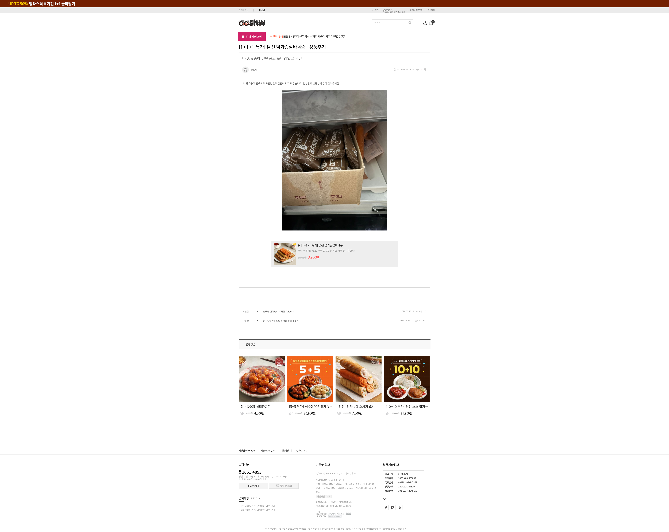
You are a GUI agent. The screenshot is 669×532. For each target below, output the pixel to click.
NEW (293, 36)
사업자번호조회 (323, 496)
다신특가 (302, 36)
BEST (286, 36)
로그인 (377, 10)
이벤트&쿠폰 (338, 36)
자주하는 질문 (301, 450)
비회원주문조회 (416, 10)
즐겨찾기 (431, 10)
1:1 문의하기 (253, 485)
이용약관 (285, 450)
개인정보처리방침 (247, 450)
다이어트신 (243, 10)
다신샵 (262, 10)
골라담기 (325, 36)
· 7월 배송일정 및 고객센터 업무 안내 (257, 509)
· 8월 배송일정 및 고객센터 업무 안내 (257, 505)
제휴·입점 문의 (268, 450)
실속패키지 (313, 36)
